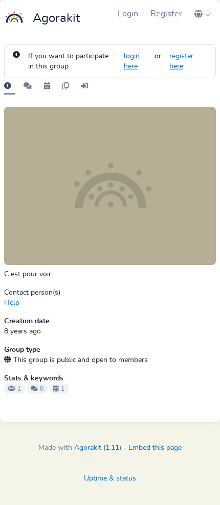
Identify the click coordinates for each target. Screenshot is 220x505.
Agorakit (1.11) (97, 447)
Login (128, 14)
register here (181, 61)
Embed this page (155, 447)
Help (11, 302)
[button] (202, 14)
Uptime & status (110, 478)
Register (166, 14)
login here (132, 61)
